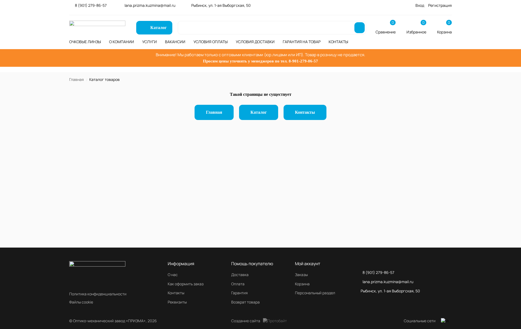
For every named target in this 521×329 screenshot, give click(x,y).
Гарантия (239, 292)
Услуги (149, 41)
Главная (76, 79)
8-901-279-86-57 (303, 61)
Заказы (301, 274)
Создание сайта (245, 320)
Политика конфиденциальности (97, 293)
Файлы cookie (81, 302)
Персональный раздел (315, 292)
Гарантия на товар (301, 41)
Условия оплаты (210, 41)
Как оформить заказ (186, 283)
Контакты (338, 41)
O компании (121, 41)
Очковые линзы (85, 41)
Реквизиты (177, 302)
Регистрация (440, 5)
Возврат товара (245, 302)
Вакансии (175, 41)
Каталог (258, 112)
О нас (173, 274)
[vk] (445, 321)
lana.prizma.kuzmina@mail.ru (150, 5)
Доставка (240, 274)
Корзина (302, 283)
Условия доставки (255, 41)
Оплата (237, 283)
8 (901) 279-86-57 (91, 5)
